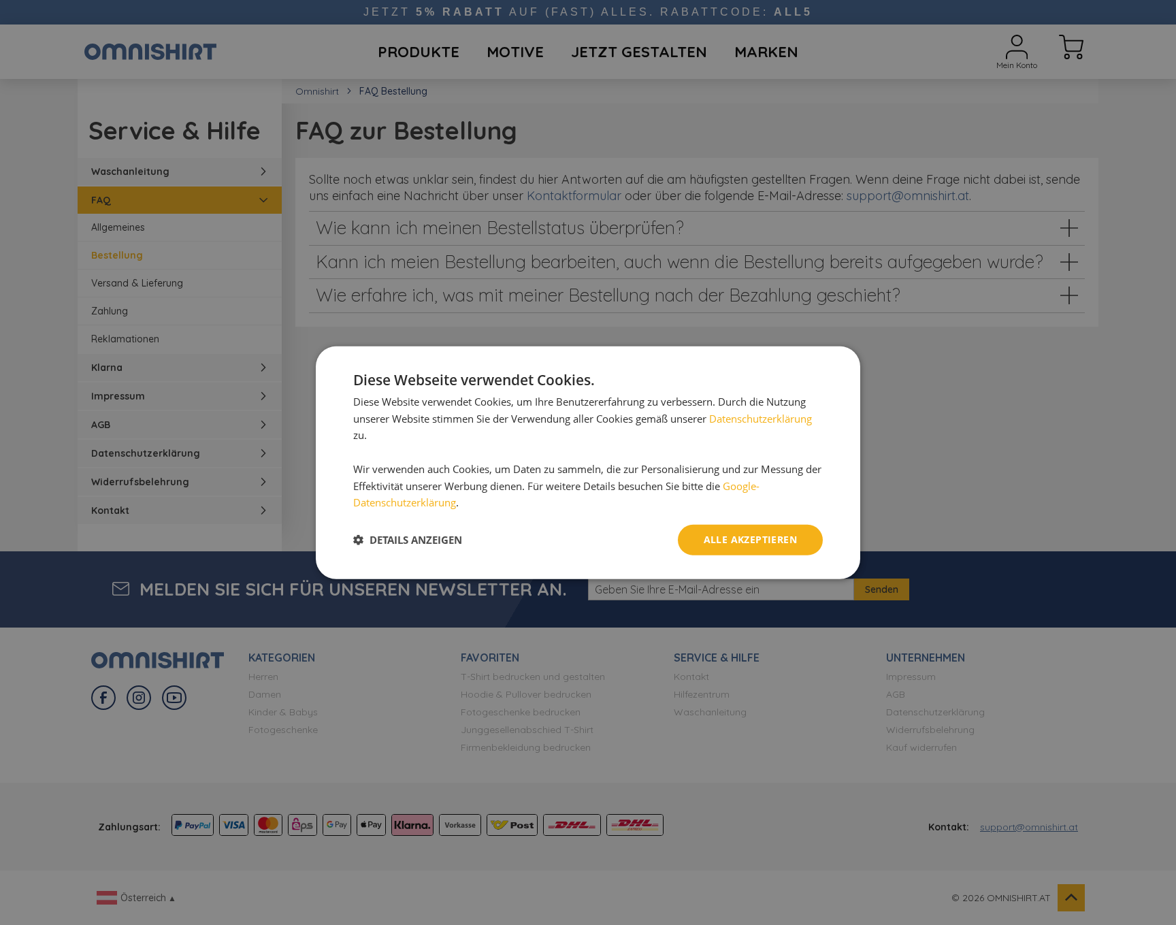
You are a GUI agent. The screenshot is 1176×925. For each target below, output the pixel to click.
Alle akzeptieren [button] (750, 539)
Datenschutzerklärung (760, 418)
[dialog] (588, 462)
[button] (407, 539)
